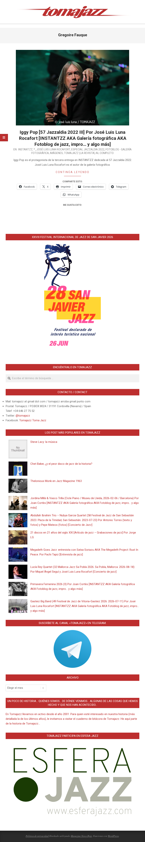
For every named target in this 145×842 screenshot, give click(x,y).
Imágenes (56, 153)
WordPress (113, 836)
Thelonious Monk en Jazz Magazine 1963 (56, 481)
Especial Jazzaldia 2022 (87, 149)
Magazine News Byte (81, 836)
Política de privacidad (37, 836)
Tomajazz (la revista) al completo (89, 153)
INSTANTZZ (25, 149)
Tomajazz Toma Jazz (32, 420)
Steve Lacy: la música (43, 442)
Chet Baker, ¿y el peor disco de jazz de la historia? (61, 463)
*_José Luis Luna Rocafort (52, 149)
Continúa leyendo (72, 172)
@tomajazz (23, 415)
